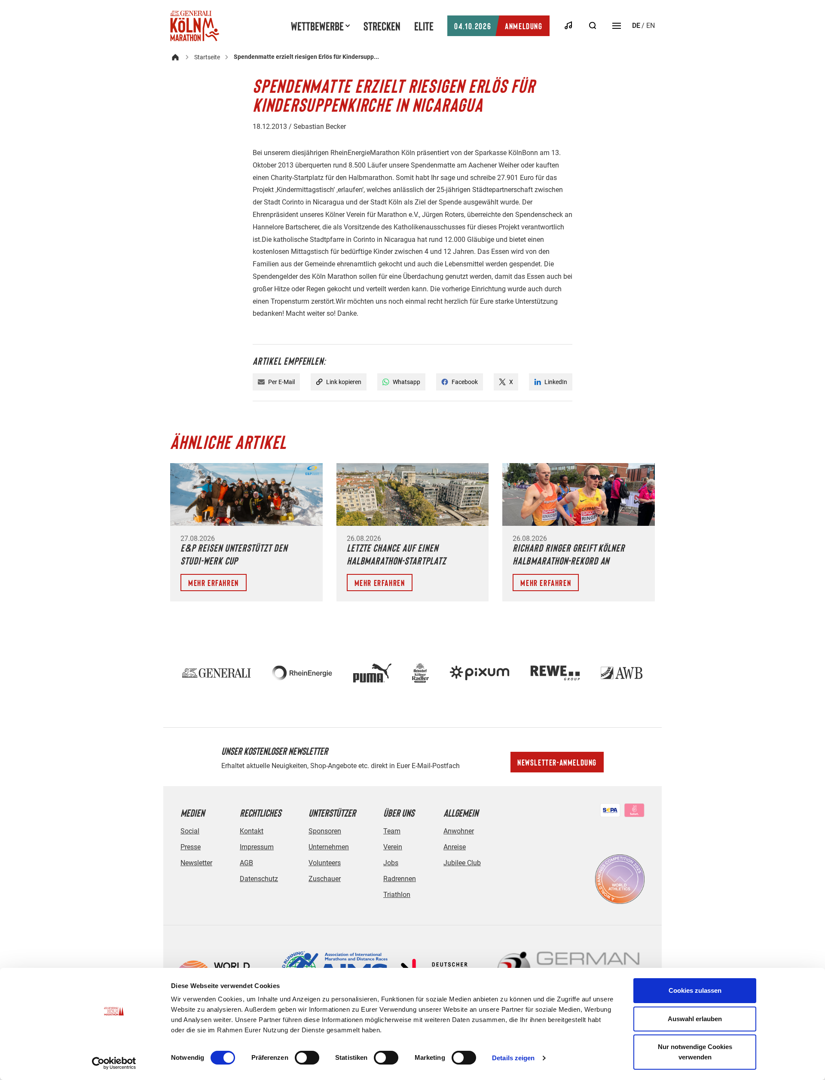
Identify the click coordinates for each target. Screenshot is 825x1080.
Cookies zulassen (695, 990)
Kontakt (251, 831)
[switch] (307, 1058)
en (650, 25)
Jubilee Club (462, 863)
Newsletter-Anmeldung (557, 762)
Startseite (207, 57)
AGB (246, 863)
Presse (190, 847)
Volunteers (325, 863)
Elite (424, 25)
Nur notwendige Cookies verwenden (695, 1052)
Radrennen (399, 879)
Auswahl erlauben (695, 1018)
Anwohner (458, 831)
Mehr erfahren (213, 582)
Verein (392, 847)
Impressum (257, 847)
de (636, 25)
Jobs (390, 863)
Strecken (382, 25)
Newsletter (196, 863)
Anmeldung (498, 26)
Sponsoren (325, 831)
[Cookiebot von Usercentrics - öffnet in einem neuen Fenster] (114, 1063)
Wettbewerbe (317, 25)
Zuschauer (325, 879)
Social (189, 831)
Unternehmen (329, 847)
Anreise (454, 847)
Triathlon (396, 895)
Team (391, 831)
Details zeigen (513, 1058)
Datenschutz (259, 879)
